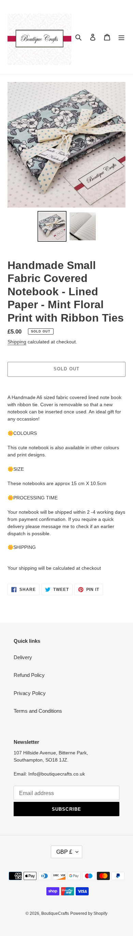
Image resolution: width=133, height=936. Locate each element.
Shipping (17, 341)
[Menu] (121, 37)
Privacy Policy (30, 693)
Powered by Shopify (88, 913)
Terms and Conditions (38, 711)
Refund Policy (29, 675)
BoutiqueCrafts (55, 913)
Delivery (23, 657)
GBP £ (64, 852)
